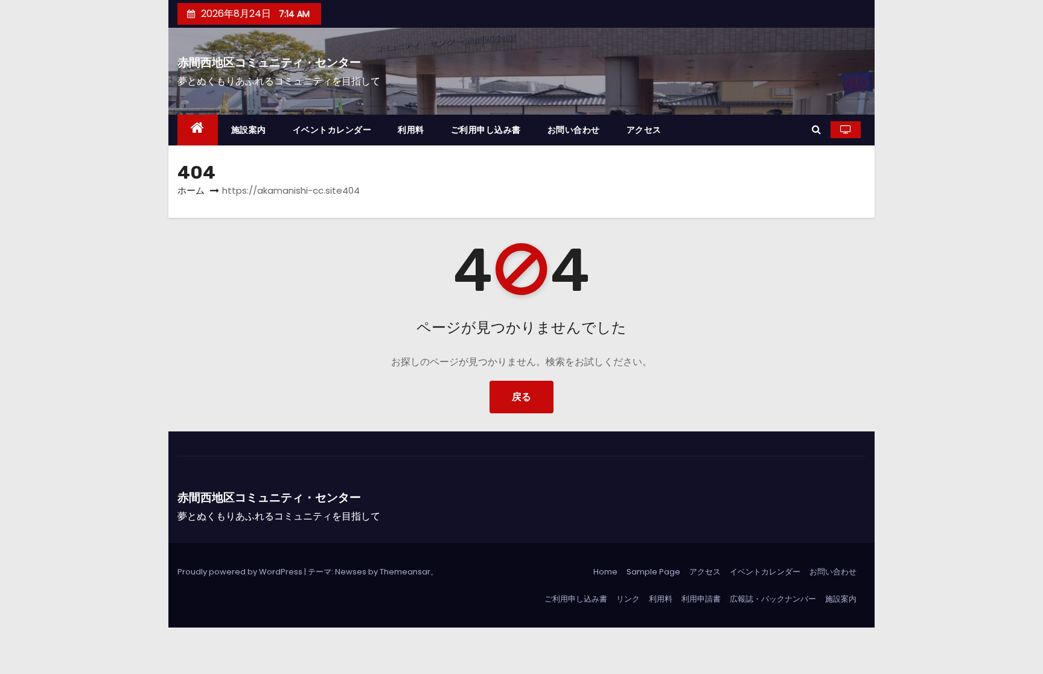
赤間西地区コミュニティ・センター (269, 62)
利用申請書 (701, 599)
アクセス (644, 130)
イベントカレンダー (332, 130)
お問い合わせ (573, 130)
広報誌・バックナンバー (773, 599)
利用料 (411, 130)
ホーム (191, 190)
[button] (816, 129)
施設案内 (248, 130)
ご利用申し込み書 (486, 130)
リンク (628, 599)
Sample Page (653, 571)
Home (605, 571)
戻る (521, 397)
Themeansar (405, 571)
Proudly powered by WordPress (240, 571)
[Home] (197, 130)
